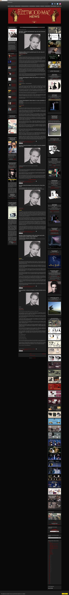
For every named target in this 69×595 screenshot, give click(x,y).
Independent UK (21, 81)
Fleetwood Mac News (10, 2)
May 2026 (50, 550)
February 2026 (51, 553)
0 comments (33, 141)
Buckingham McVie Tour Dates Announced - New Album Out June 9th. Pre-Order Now (14, 97)
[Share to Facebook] (21, 143)
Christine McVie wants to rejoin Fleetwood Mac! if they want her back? (14, 56)
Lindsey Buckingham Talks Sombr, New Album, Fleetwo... (53, 546)
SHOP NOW (12, 118)
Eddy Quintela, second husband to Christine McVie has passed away (14, 67)
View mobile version (32, 355)
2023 (49, 557)
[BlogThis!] (20, 143)
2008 (49, 571)
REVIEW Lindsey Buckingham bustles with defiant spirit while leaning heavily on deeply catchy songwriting (31, 236)
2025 (49, 555)
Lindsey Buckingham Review (24, 349)
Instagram (58, 524)
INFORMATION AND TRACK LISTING (54, 119)
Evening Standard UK (21, 208)
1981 (49, 581)
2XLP (57, 253)
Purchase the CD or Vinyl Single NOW (54, 234)
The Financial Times (21, 105)
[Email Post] (36, 141)
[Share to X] (20, 143)
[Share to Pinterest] (22, 143)
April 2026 (50, 551)
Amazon (14, 241)
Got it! (65, 593)
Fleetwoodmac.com (51, 524)
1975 (49, 583)
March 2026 (50, 552)
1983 (49, 580)
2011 (49, 568)
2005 (49, 573)
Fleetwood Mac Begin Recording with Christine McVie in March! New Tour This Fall (14, 103)
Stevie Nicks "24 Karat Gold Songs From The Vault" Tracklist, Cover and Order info (14, 91)
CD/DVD (52, 253)
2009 (49, 570)
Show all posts (40, 27)
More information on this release (54, 167)
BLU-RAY (55, 253)
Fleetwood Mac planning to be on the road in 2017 (14, 78)
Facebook (56, 524)
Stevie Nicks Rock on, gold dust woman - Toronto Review (14, 61)
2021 (49, 559)
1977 (49, 582)
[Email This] (19, 143)
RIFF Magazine (21, 167)
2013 (49, 566)
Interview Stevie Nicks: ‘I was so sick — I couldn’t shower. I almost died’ (14, 109)
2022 (49, 558)
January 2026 (51, 554)
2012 (49, 567)
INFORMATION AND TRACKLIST (54, 230)
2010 (49, 569)
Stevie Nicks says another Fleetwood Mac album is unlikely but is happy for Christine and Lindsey (14, 85)
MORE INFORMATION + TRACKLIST (54, 254)
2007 (49, 572)
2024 (49, 556)
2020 (49, 560)
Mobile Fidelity (54, 78)
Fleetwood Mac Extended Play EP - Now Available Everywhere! (14, 73)
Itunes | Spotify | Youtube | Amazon (54, 231)
